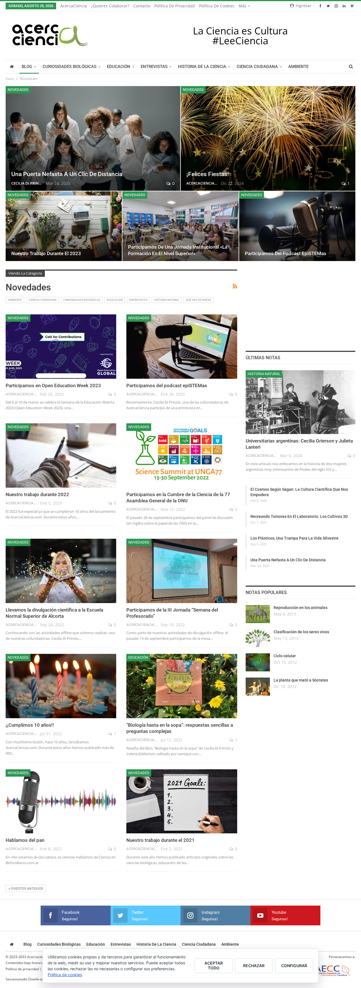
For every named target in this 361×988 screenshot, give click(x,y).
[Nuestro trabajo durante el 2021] (181, 801)
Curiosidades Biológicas (69, 66)
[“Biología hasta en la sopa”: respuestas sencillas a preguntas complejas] (181, 686)
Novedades (18, 89)
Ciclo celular (285, 656)
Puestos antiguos (26, 889)
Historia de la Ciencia (202, 66)
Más (243, 5)
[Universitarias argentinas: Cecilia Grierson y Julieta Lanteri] (300, 402)
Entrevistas (154, 66)
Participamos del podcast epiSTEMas (166, 385)
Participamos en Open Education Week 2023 (53, 385)
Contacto (141, 5)
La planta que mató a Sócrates (301, 680)
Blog (27, 66)
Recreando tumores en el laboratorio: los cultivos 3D (299, 516)
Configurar (294, 965)
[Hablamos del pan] (61, 801)
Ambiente (298, 66)
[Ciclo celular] (258, 662)
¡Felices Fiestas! (207, 174)
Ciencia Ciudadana (257, 66)
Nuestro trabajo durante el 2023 (46, 253)
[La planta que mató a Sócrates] (258, 687)
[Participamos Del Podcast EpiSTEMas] (297, 226)
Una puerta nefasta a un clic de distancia (66, 174)
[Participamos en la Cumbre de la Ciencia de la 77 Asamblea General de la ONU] (181, 455)
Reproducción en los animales (300, 607)
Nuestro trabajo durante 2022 (37, 494)
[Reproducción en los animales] (258, 614)
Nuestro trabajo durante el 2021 (160, 840)
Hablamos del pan (25, 840)
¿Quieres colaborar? (110, 5)
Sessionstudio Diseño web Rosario (32, 979)
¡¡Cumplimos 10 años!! (30, 725)
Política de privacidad (174, 5)
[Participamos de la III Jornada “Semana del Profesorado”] (181, 571)
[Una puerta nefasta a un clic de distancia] (93, 138)
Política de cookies (216, 5)
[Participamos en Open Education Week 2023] (61, 346)
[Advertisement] (300, 305)
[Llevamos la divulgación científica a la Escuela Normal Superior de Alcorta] (61, 571)
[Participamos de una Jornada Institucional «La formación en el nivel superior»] (180, 226)
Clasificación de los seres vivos (301, 632)
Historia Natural (166, 299)
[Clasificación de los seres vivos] (258, 638)
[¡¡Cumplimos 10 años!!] (61, 686)
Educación (118, 66)
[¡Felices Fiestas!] (268, 138)
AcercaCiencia (73, 5)
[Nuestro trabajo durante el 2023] (63, 226)
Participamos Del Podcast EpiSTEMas (285, 253)
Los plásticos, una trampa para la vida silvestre (294, 538)
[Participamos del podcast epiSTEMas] (181, 346)
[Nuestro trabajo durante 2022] (61, 455)
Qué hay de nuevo (198, 299)
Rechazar (254, 965)
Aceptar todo (213, 965)
